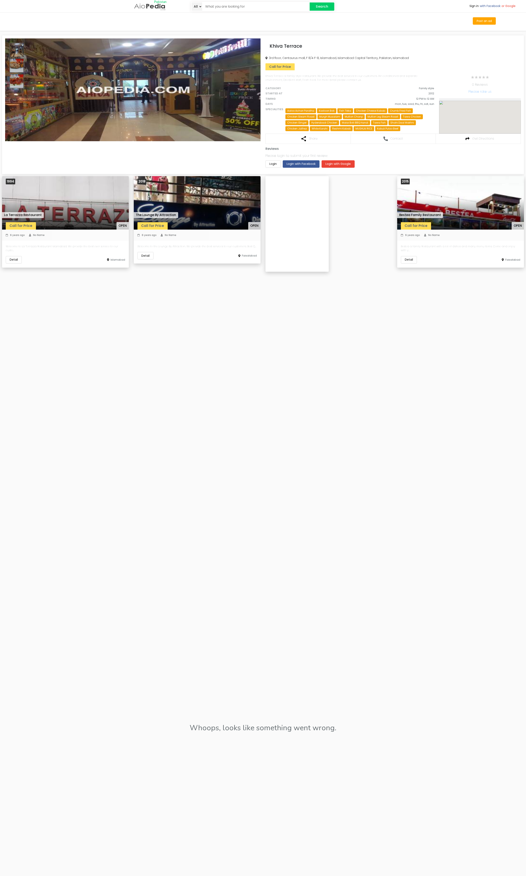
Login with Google (338, 164)
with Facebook (490, 6)
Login (273, 164)
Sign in (474, 6)
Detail (14, 260)
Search (322, 6)
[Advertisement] (219, 21)
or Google (509, 6)
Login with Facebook (301, 164)
